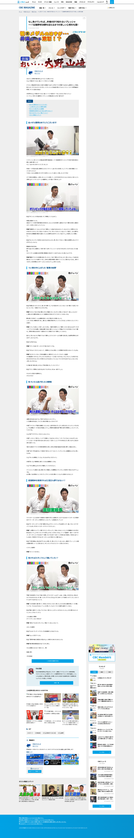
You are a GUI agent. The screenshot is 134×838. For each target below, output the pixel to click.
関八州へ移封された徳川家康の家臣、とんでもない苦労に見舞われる (105, 686)
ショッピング (100, 2)
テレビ (34, 2)
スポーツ (30, 733)
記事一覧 (56, 683)
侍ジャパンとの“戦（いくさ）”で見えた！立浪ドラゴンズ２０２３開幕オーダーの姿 (52, 705)
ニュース (56, 2)
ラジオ (40, 2)
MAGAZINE (69, 2)
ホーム (20, 11)
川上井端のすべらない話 (50, 733)
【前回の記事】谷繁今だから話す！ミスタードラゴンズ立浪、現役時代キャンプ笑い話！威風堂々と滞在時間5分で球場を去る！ (29, 799)
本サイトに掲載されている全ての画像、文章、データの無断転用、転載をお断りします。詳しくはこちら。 (43, 821)
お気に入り (111, 7)
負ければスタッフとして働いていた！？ (38, 113)
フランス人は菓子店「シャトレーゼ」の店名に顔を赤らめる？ (105, 722)
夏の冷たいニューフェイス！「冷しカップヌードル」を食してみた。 (105, 730)
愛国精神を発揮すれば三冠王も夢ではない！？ (41, 111)
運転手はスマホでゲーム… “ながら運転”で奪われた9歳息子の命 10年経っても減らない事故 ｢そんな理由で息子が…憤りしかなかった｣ (105, 793)
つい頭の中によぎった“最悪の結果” (38, 106)
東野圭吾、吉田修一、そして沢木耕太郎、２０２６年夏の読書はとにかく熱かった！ (105, 746)
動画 (76, 2)
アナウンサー (91, 2)
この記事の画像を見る (53, 661)
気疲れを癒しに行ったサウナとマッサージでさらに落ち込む (105, 707)
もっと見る (101, 752)
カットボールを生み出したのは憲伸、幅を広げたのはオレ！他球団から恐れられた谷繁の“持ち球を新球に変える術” (75, 799)
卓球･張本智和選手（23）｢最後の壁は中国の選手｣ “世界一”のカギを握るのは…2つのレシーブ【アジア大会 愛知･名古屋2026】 (105, 800)
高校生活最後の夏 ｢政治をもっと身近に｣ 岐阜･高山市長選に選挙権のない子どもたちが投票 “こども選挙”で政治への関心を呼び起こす (105, 770)
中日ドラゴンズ (27, 11)
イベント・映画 (48, 2)
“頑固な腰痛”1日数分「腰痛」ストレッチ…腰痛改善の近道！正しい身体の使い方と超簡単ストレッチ (105, 701)
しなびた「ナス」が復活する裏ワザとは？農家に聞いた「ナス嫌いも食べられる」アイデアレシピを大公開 (106, 739)
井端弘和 (38, 733)
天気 (62, 2)
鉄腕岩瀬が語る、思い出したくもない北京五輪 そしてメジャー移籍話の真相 (52, 798)
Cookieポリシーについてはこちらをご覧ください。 (31, 823)
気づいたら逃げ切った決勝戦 (36, 109)
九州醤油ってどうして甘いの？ (105, 678)
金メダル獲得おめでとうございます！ (38, 104)
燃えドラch (34, 11)
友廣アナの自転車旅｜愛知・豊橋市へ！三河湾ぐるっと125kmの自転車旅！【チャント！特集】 (105, 693)
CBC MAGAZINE (27, 7)
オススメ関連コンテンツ (35, 115)
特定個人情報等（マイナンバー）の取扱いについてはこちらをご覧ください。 (37, 820)
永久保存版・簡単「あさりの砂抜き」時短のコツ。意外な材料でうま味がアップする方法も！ (105, 716)
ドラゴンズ (82, 2)
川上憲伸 (61, 733)
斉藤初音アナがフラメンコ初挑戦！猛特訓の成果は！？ (34, 721)
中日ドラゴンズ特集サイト (35, 771)
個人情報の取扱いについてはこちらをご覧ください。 (32, 818)
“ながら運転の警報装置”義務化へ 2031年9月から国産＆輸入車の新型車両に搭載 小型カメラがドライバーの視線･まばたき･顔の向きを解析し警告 (105, 778)
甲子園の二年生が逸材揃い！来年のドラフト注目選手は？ (34, 704)
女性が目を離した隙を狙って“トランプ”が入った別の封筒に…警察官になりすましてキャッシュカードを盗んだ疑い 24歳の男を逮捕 (105, 785)
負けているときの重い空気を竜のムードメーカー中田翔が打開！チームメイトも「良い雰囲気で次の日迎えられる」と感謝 (70, 723)
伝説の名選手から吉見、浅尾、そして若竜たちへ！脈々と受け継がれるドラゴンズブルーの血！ (70, 705)
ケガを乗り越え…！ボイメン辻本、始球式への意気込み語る (52, 721)
